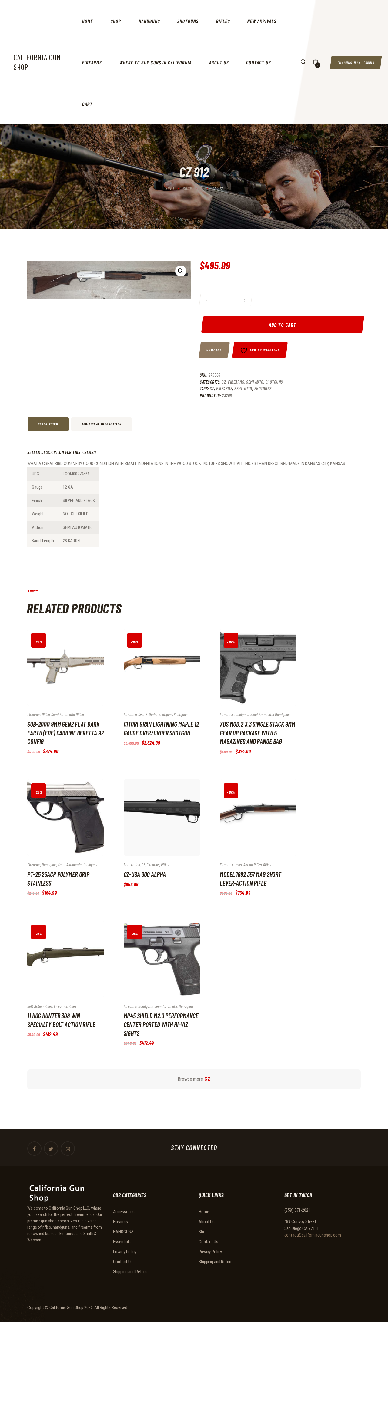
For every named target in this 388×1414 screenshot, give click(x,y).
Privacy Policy (124, 1251)
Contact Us (123, 1261)
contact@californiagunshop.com (312, 1235)
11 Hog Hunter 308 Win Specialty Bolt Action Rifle (61, 1020)
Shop (187, 188)
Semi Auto (254, 382)
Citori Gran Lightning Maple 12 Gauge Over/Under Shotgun (161, 728)
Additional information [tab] (102, 424)
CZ (224, 382)
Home (170, 188)
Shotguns (274, 382)
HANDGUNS (123, 1231)
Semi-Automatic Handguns (269, 714)
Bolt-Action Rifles (39, 1006)
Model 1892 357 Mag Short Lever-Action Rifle (250, 878)
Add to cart (282, 325)
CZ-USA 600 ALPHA (145, 874)
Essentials (122, 1241)
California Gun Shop (66, 1307)
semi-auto (243, 388)
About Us (207, 1221)
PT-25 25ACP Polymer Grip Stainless (58, 878)
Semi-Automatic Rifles (67, 714)
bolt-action (132, 864)
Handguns (241, 714)
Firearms (236, 382)
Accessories (124, 1211)
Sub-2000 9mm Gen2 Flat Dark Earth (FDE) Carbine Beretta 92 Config (65, 732)
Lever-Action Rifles (248, 864)
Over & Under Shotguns (155, 714)
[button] (180, 271)
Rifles (46, 714)
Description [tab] (48, 424)
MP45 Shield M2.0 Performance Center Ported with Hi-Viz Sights (161, 1024)
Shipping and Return (130, 1271)
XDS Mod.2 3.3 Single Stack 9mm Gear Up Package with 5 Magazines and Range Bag (257, 732)
